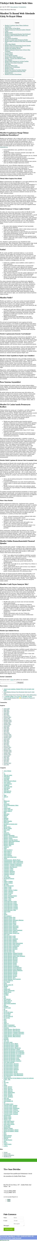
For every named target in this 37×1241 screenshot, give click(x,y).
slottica (5, 1085)
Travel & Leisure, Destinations (11, 1108)
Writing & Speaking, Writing (11, 1129)
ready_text (6, 1040)
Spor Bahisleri (8, 60)
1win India (6, 779)
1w (4, 773)
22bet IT (6, 796)
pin (4, 1009)
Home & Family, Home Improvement (13, 943)
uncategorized (7, 1115)
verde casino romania (9, 1124)
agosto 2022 (7, 756)
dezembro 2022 (7, 750)
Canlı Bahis (8, 64)
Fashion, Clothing (8, 881)
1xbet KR (6, 789)
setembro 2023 (7, 737)
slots (5, 1084)
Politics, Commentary (9, 1025)
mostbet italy (7, 989)
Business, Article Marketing (11, 837)
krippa (5, 983)
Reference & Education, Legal (11, 1058)
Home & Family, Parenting (10, 947)
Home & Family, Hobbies (10, 940)
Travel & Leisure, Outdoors (11, 1109)
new (5, 996)
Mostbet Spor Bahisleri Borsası (13, 48)
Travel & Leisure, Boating (10, 1106)
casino (5, 848)
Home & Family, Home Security (12, 944)
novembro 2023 (8, 736)
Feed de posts (7, 1153)
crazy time (6, 875)
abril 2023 (6, 744)
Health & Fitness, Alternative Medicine (13, 920)
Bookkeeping (7, 834)
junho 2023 (6, 741)
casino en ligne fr (8, 849)
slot (4, 1081)
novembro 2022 (8, 751)
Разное (5, 1142)
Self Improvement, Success (10, 1071)
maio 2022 (6, 760)
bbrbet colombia (8, 821)
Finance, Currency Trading (10, 890)
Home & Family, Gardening (11, 938)
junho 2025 (6, 711)
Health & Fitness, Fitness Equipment (13, 930)
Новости (6, 1138)
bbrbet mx (6, 822)
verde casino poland (9, 1122)
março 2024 (7, 733)
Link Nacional (16, 1238)
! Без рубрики (7, 771)
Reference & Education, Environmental (14, 1050)
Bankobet (6, 818)
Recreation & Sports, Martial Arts (12, 1048)
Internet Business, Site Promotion (12, 979)
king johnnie (7, 982)
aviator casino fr (8, 811)
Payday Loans (7, 1007)
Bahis (5, 812)
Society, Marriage (8, 1089)
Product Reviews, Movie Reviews (12, 1035)
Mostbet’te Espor (9, 68)
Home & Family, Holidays (10, 941)
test (4, 1102)
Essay (5, 880)
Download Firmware (9, 878)
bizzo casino (7, 829)
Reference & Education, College (12, 1049)
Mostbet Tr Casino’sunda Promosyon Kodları (16, 39)
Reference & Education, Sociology (12, 1061)
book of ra (6, 832)
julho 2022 (6, 757)
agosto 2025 (7, 708)
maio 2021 (6, 764)
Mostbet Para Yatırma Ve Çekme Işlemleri (15, 70)
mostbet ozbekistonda (9, 990)
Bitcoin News (7, 827)
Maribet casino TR (8, 984)
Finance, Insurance (8, 891)
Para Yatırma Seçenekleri (11, 38)
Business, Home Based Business (12, 841)
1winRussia (6, 785)
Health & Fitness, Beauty (10, 921)
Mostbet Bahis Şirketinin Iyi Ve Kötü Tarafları (17, 61)
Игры (5, 1134)
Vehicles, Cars (7, 1119)
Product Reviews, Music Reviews (12, 1036)
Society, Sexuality (8, 1095)
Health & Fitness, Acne (9, 917)
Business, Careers (8, 838)
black (5, 831)
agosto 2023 (7, 738)
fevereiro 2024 (7, 734)
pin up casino (7, 1015)
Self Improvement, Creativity (11, 1066)
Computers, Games (8, 868)
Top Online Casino (8, 1104)
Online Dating (7, 1002)
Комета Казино (8, 1135)
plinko (5, 1022)
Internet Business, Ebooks (10, 963)
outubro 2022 (7, 753)
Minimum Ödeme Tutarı (11, 65)
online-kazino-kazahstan (10, 1003)
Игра (5, 1132)
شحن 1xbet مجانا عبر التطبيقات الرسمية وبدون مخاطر (18, 696)
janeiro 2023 (7, 749)
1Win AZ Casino (8, 775)
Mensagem (6, 1225)
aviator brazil (7, 808)
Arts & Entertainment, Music (11, 805)
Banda (5, 816)
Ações (5, 802)
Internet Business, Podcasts (10, 972)
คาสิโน (6, 1146)
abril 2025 (6, 714)
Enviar (8, 1229)
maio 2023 (6, 743)
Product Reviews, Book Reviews (12, 1029)
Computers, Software (9, 874)
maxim (5, 987)
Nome (5, 1217)
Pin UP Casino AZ (8, 1016)
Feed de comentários (9, 1155)
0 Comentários (22, 7)
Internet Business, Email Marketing (13, 967)
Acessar (5, 1152)
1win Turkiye (7, 782)
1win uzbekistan (8, 783)
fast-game (6, 884)
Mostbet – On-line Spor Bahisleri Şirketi (15, 58)
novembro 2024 (8, 721)
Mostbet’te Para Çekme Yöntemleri (14, 62)
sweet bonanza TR (8, 1101)
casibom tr (6, 847)
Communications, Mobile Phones (12, 860)
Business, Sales (7, 845)
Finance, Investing (8, 893)
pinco (5, 1019)
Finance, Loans (7, 894)
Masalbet (6, 986)
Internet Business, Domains (10, 960)
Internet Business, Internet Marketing (13, 970)
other (5, 1005)
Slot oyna (6, 1082)
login (12, 679)
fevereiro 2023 (7, 747)
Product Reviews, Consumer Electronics (14, 1032)
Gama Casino (7, 911)
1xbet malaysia (7, 791)
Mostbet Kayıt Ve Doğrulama (12, 67)
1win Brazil (7, 778)
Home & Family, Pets (9, 950)
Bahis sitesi (6, 814)
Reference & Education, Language (12, 1055)
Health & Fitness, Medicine (11, 931)
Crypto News (7, 877)
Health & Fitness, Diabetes (10, 928)
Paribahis (6, 1006)
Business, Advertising (9, 835)
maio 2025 (6, 713)
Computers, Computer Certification (13, 864)
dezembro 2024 (7, 720)
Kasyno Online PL (8, 980)
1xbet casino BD (8, 786)
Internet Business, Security (10, 974)
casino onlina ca (8, 851)
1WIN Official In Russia (10, 781)
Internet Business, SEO (9, 977)
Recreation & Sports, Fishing (11, 1045)
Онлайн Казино (8, 1139)
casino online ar (8, 852)
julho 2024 (6, 727)
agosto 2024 (7, 726)
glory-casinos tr (7, 916)
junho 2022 (6, 759)
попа (5, 1141)
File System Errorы (9, 885)
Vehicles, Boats (7, 1117)
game (5, 913)
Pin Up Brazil (7, 1013)
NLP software (7, 999)
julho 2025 (6, 710)
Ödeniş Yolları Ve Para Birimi (12, 28)
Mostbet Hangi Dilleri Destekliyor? (14, 57)
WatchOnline (7, 1127)
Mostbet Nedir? (9, 32)
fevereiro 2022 (7, 763)
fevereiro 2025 (7, 717)
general (5, 914)
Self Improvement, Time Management (13, 1073)
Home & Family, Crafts (10, 936)
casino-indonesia (8, 855)
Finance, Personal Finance (10, 895)
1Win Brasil (7, 776)
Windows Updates (8, 1128)
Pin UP (5, 1010)
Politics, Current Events (10, 1026)
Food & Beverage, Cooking (11, 904)
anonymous (6, 804)
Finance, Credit (7, 887)
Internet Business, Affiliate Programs (13, 953)
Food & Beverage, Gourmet (11, 907)
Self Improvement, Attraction (11, 1063)
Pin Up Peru (7, 1017)
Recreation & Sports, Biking (11, 1043)
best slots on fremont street (10, 824)
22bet (5, 795)
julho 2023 (6, 740)
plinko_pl (6, 1023)
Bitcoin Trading (8, 828)
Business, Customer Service (11, 839)
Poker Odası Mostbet (10, 44)
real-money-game (8, 1042)
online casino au (8, 1000)
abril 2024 (6, 731)
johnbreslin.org (4, 147)
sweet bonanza (7, 1099)
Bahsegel (6, 815)
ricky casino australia (9, 1062)
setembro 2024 (7, 724)
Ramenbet (6, 1039)
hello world (6, 934)
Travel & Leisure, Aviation (10, 1105)
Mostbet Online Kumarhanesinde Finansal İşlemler (18, 45)
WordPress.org (7, 1156)
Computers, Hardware (9, 871)
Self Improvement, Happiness (11, 1069)
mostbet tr (6, 993)
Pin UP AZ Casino (8, 1012)
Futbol (6, 31)
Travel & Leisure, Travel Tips (11, 1111)
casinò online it (7, 854)
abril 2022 (6, 761)
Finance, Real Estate (9, 897)
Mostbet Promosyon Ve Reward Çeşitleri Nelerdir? (18, 29)
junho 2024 (6, 728)
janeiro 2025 (7, 718)
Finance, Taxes (7, 898)
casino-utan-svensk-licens (10, 857)
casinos (5, 858)
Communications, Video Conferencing (13, 861)
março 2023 (7, 746)
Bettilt (5, 825)
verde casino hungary (9, 1121)
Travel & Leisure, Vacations (11, 1112)
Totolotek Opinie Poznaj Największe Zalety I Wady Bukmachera (20, 695)
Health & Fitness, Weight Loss (11, 933)
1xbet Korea (7, 788)
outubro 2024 (7, 723)
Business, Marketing (9, 842)
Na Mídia (6, 994)
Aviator (5, 806)
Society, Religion (8, 1094)
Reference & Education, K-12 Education (14, 1052)
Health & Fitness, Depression (11, 926)
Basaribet (6, 819)
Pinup (5, 1020)
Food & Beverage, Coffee (10, 901)
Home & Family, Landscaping (11, 946)
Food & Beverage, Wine (10, 910)
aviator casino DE (8, 809)
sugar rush (6, 1098)
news (5, 997)
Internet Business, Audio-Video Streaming (14, 956)
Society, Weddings (8, 1096)
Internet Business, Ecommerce (11, 966)
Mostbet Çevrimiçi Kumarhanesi (13, 74)
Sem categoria (14, 7)
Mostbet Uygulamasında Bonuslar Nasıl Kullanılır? (18, 34)
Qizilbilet (6, 1038)
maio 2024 (6, 730)
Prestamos (6, 1028)
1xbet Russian (7, 792)
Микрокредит (7, 1137)
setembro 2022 (7, 754)
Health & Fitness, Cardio (10, 924)
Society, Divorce (8, 1086)
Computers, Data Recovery (10, 867)
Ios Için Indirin (9, 52)
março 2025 (7, 716)
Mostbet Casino (9, 54)
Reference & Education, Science (12, 1059)
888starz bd (6, 801)
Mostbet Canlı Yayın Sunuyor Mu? (14, 47)
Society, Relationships (9, 1092)
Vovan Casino (7, 1125)
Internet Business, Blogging (11, 957)
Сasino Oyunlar (7, 1144)
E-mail (5, 1220)
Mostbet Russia (7, 992)
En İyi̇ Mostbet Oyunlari (11, 55)
